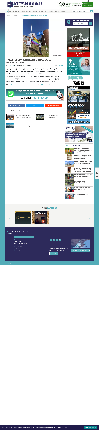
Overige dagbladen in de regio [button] (79, 250)
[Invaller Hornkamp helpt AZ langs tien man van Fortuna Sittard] (69, 164)
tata (9, 84)
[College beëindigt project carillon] (69, 196)
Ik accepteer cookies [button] (90, 427)
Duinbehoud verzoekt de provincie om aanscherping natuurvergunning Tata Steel (23, 125)
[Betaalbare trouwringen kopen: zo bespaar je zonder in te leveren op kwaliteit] (69, 157)
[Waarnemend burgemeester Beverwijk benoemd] (69, 190)
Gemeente (28, 11)
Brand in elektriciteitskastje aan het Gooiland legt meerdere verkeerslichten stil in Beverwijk (83, 176)
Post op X (36, 105)
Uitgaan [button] (51, 11)
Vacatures (57, 11)
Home (8, 15)
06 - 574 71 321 (40, 98)
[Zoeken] (91, 11)
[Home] (7, 11)
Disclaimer (79, 263)
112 (10, 11)
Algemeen (14, 11)
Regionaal (35, 11)
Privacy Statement (87, 263)
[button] (7, 218)
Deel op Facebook (17, 105)
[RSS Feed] (60, 240)
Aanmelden (54, 254)
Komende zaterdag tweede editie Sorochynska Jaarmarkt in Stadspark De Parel (83, 150)
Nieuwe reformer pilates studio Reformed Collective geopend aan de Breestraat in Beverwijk (82, 169)
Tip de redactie (54, 105)
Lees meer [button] (64, 427)
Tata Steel (60, 65)
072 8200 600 (19, 246)
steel (12, 84)
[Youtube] (57, 240)
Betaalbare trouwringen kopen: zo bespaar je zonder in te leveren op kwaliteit (82, 156)
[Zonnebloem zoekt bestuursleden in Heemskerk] (69, 183)
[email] (97, 177)
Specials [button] (41, 11)
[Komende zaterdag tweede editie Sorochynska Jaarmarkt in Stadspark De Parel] (69, 151)
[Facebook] (51, 240)
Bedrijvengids (21, 11)
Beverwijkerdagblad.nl (29, 3)
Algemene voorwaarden (70, 263)
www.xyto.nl (19, 250)
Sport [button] (46, 11)
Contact (63, 11)
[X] (54, 240)
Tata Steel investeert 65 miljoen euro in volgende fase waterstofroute (53, 117)
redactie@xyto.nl (20, 248)
